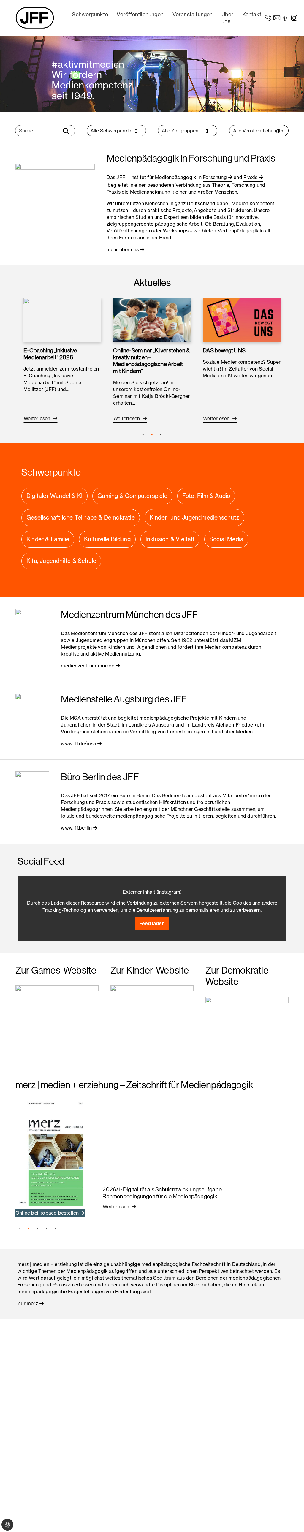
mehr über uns (123, 249)
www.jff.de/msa (78, 743)
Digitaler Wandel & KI (54, 495)
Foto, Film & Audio (206, 495)
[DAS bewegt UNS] (242, 320)
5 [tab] (55, 1229)
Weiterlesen (37, 418)
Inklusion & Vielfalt (169, 539)
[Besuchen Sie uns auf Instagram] (294, 17)
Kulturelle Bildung (107, 539)
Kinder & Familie (47, 539)
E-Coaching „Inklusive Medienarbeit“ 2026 (50, 353)
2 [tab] (152, 435)
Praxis (250, 177)
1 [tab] (143, 435)
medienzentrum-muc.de (87, 666)
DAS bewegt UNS (224, 350)
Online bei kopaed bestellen (47, 1213)
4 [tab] (47, 1229)
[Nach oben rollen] (291, 1519)
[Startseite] (34, 18)
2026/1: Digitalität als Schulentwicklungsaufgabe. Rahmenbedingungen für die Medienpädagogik (162, 1192)
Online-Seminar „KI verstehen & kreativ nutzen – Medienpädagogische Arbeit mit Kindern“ (151, 360)
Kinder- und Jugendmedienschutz (194, 517)
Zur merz (28, 1303)
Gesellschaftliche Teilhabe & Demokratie (80, 517)
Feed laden (152, 923)
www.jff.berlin (76, 828)
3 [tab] (161, 435)
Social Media (226, 539)
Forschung (215, 177)
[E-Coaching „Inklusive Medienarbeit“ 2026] (62, 320)
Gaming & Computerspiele (132, 495)
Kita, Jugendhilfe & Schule (61, 560)
